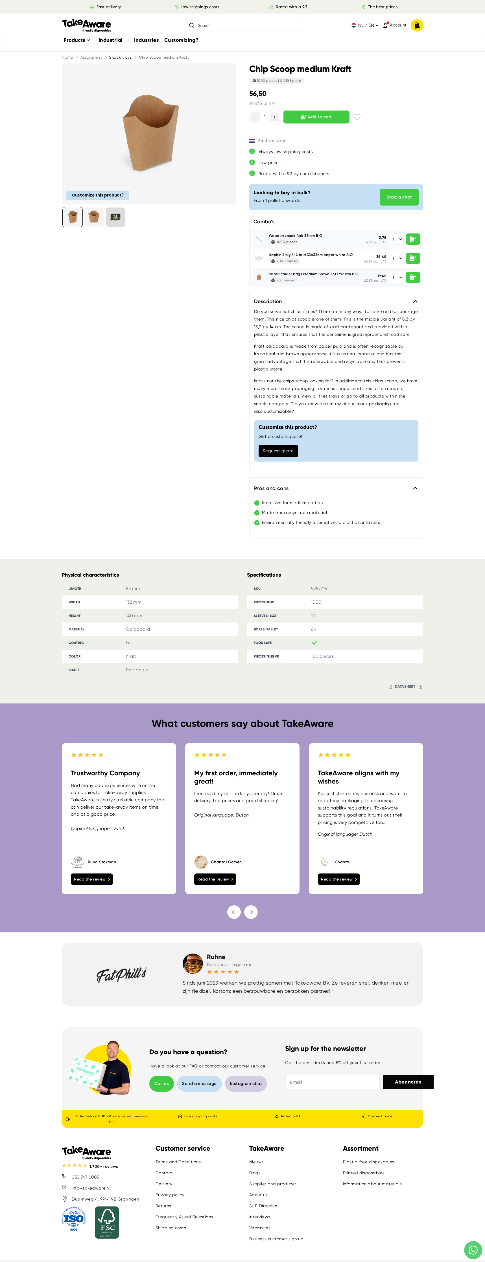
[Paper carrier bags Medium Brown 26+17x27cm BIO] (259, 277)
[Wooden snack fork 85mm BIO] (259, 239)
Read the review (90, 879)
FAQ (193, 1066)
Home (67, 57)
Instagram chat (246, 1083)
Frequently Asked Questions (184, 1216)
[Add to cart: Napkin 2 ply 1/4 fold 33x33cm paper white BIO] (413, 258)
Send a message (199, 1083)
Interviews (259, 1216)
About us (258, 1194)
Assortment (91, 57)
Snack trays (120, 57)
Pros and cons (271, 488)
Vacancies (259, 1227)
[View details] (115, 217)
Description (268, 301)
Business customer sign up (276, 1238)
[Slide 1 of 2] (72, 217)
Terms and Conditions (178, 1161)
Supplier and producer (272, 1183)
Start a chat (399, 197)
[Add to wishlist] (357, 117)
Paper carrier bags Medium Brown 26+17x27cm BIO (314, 274)
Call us (161, 1083)
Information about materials (372, 1183)
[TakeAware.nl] (86, 25)
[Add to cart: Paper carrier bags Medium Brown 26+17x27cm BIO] (413, 277)
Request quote (278, 450)
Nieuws (256, 1161)
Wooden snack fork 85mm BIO (295, 235)
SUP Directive (263, 1205)
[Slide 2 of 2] (94, 217)
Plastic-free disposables (368, 1161)
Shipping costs (171, 1227)
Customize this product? (98, 195)
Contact (164, 1172)
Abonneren (408, 1082)
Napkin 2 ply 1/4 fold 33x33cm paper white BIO (311, 255)
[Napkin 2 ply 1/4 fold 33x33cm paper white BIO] (259, 258)
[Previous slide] (234, 912)
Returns (163, 1205)
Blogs (255, 1172)
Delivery (164, 1183)
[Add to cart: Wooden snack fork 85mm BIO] (413, 239)
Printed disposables (364, 1172)
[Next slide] (251, 912)
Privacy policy (170, 1194)
